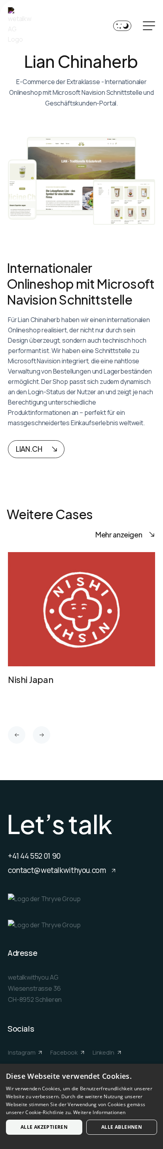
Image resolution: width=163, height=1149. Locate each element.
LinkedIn (104, 1052)
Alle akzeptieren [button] (44, 1127)
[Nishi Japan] (81, 626)
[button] (16, 735)
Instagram (22, 1052)
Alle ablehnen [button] (121, 1127)
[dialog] (81, 1106)
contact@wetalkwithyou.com (57, 870)
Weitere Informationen (99, 1112)
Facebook (64, 1052)
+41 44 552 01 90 (34, 856)
